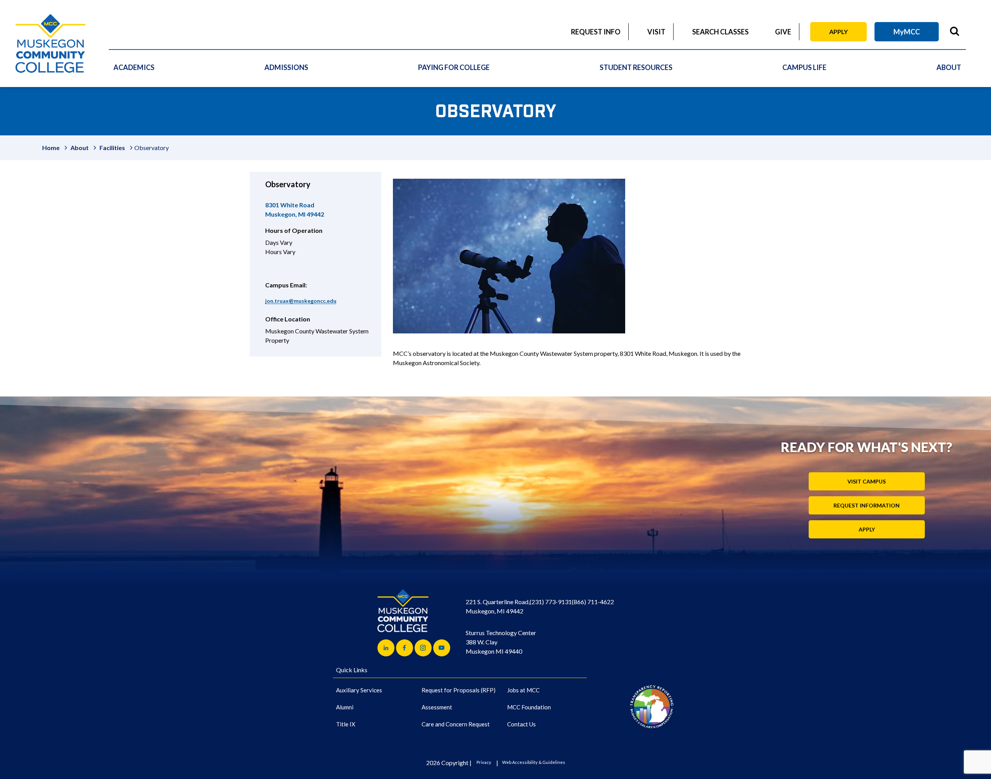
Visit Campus (866, 481)
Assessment (437, 707)
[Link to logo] (651, 706)
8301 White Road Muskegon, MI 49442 (294, 209)
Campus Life (804, 67)
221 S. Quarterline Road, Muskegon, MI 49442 (498, 606)
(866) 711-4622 (593, 601)
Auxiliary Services (359, 690)
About (948, 67)
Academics (133, 67)
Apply (838, 31)
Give (783, 31)
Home (51, 147)
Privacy (484, 762)
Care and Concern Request (456, 724)
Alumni (344, 707)
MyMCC (906, 31)
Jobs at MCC (523, 690)
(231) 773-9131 (551, 601)
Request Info (596, 31)
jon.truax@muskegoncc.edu (300, 300)
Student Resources (636, 67)
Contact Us (521, 724)
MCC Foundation (529, 707)
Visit (656, 31)
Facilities (112, 147)
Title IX (345, 724)
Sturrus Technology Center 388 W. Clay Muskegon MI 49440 (501, 642)
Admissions (286, 67)
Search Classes (720, 31)
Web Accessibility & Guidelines (533, 762)
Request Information (866, 505)
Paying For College (454, 67)
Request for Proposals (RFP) (459, 690)
